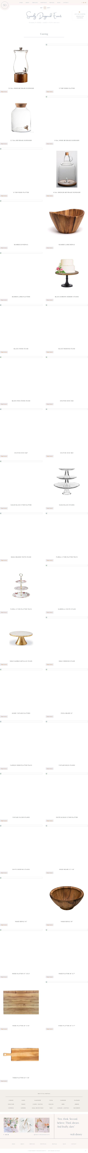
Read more (4, 91)
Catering (44, 34)
